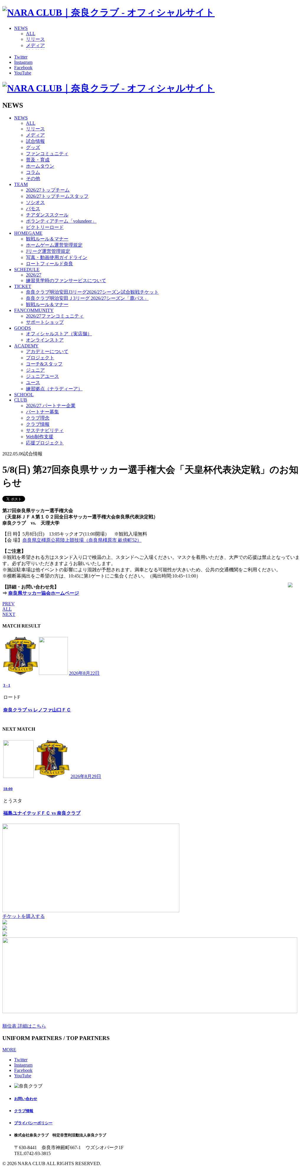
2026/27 (33, 274)
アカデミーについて (47, 351)
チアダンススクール (47, 214)
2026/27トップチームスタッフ (57, 196)
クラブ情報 (38, 424)
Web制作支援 (39, 436)
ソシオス (35, 202)
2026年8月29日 (85, 776)
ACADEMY (26, 345)
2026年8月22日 (84, 673)
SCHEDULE (27, 269)
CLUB (20, 399)
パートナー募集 (42, 411)
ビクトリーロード (45, 227)
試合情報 (35, 141)
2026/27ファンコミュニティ (55, 315)
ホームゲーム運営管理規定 (54, 245)
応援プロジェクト (45, 442)
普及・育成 (38, 159)
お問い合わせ (25, 1098)
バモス (33, 208)
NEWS (21, 28)
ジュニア (35, 370)
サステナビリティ (45, 430)
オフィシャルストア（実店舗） (59, 333)
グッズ (33, 147)
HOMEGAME (28, 233)
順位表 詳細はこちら (24, 1025)
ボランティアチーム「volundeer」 (61, 221)
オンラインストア (45, 339)
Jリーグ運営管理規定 (48, 251)
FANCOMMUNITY (34, 310)
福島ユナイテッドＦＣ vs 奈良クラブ (42, 813)
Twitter (20, 56)
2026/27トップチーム (48, 190)
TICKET (22, 286)
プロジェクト (40, 357)
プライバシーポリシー (33, 1123)
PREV (8, 603)
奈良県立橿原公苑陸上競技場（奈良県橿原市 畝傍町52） (82, 540)
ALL (30, 33)
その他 (33, 178)
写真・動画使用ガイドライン (56, 257)
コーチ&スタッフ (44, 363)
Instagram (23, 62)
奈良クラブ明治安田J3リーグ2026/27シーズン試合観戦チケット (92, 292)
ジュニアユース (42, 376)
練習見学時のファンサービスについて (66, 280)
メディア (35, 45)
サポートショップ (45, 322)
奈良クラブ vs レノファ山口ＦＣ (37, 709)
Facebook (23, 67)
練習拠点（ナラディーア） (54, 388)
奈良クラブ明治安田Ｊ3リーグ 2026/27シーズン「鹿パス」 (87, 298)
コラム (33, 172)
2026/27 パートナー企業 (51, 405)
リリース (35, 39)
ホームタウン (40, 166)
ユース (33, 382)
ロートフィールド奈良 (49, 263)
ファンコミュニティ (47, 153)
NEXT (8, 614)
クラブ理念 (38, 417)
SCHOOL (24, 394)
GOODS (22, 328)
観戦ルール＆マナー (47, 238)
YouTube (22, 72)
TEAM (21, 184)
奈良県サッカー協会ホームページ (43, 593)
